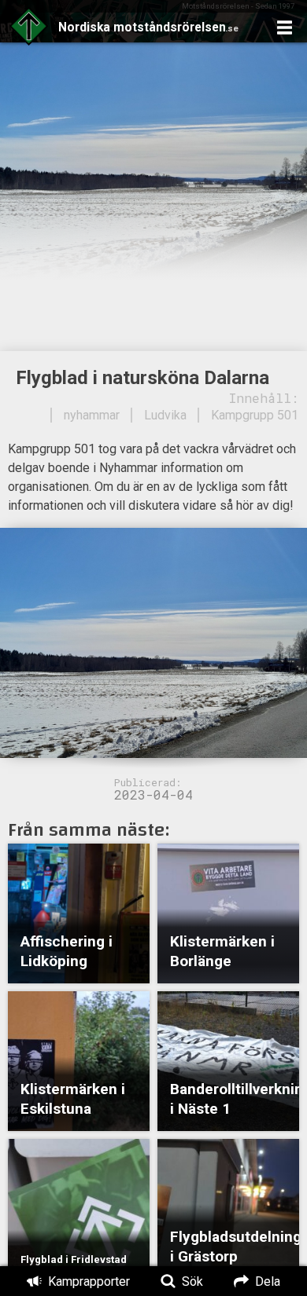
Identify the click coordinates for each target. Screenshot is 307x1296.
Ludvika (165, 415)
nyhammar (92, 415)
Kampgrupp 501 (254, 415)
